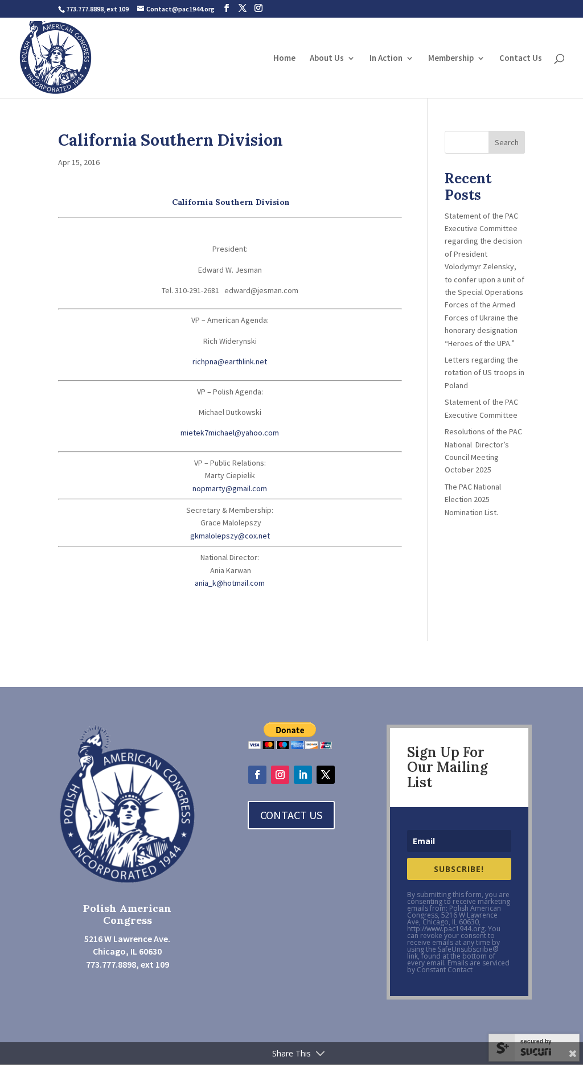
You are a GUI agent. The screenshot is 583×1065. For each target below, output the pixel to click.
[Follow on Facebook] (257, 775)
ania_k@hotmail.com (230, 583)
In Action (386, 58)
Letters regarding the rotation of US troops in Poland (484, 372)
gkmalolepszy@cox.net (230, 536)
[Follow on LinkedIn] (303, 775)
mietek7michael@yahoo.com (229, 432)
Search (507, 142)
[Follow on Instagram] (280, 775)
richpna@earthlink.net (229, 361)
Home (284, 58)
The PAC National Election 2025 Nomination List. (473, 499)
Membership (451, 58)
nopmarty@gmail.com (229, 488)
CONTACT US (291, 815)
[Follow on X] (326, 775)
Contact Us (520, 58)
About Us (327, 58)
